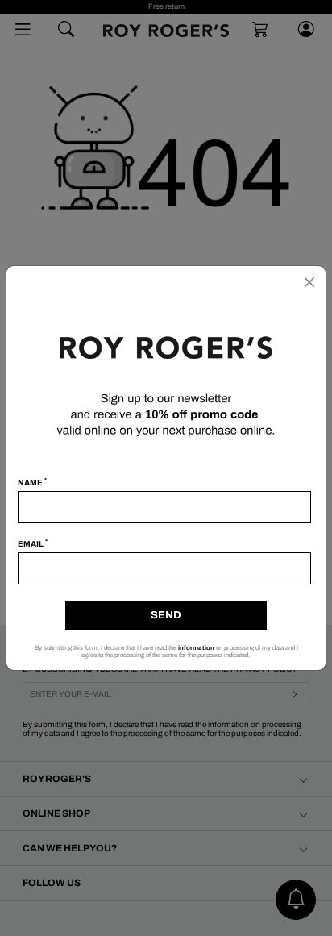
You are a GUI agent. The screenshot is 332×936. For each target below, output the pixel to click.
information (196, 647)
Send (166, 615)
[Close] (309, 282)
